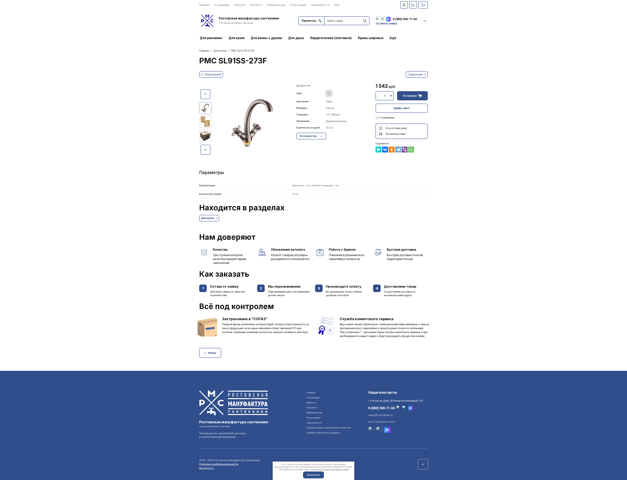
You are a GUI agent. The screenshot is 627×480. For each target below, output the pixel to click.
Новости (311, 402)
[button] (404, 5)
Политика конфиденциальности (218, 464)
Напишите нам (314, 412)
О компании (313, 397)
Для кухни (220, 50)
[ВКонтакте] (385, 149)
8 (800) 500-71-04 (405, 19)
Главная (204, 50)
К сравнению (387, 117)
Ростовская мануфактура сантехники (249, 18)
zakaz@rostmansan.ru (380, 415)
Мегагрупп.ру (206, 468)
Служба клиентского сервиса (322, 432)
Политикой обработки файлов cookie (330, 469)
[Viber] (405, 149)
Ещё (336, 5)
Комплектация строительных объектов (328, 427)
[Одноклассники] (391, 149)
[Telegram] (398, 149)
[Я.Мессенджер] (378, 149)
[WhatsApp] (411, 149)
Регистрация (313, 417)
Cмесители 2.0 (314, 422)
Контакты (311, 407)
